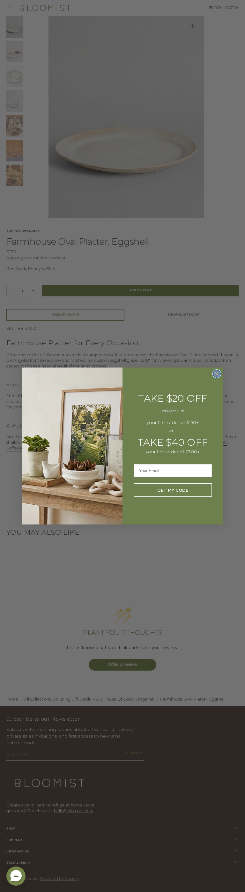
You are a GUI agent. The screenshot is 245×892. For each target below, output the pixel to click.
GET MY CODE (172, 490)
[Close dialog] (216, 373)
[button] (16, 876)
